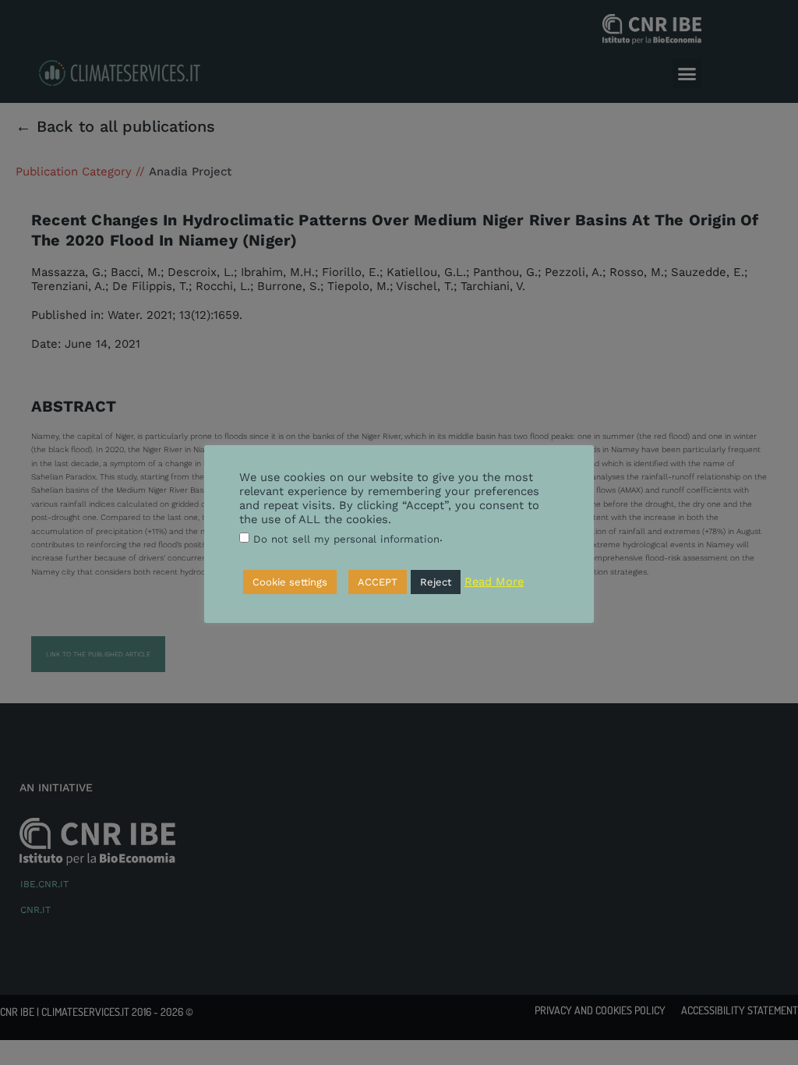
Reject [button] (435, 582)
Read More (494, 582)
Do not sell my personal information (346, 539)
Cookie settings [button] (289, 582)
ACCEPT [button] (377, 582)
